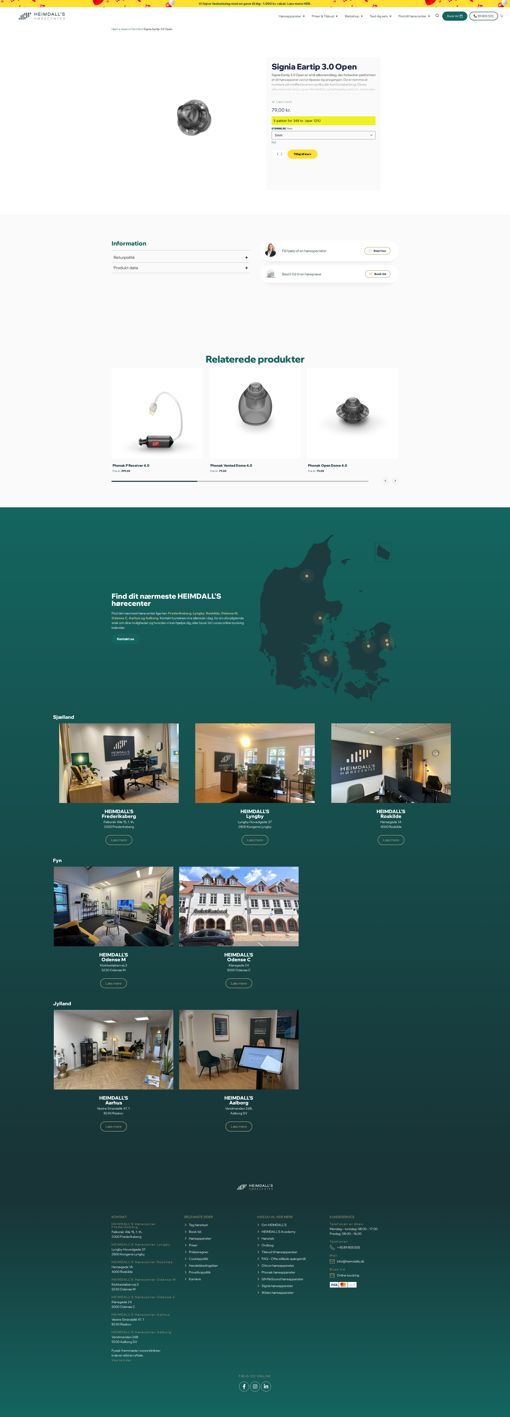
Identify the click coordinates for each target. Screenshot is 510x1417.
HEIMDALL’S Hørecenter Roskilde (142, 1262)
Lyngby (199, 613)
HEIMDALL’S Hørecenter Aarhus (141, 1314)
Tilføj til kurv (302, 154)
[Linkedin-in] (266, 1387)
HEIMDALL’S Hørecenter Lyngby (141, 1244)
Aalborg (151, 618)
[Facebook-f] (244, 1387)
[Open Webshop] (361, 16)
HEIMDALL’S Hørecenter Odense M (144, 1279)
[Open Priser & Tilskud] (336, 16)
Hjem (115, 29)
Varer (124, 29)
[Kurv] (501, 15)
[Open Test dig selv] (390, 16)
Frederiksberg (179, 613)
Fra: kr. (218, 470)
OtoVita (135, 29)
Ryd (274, 142)
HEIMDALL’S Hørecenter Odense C (144, 1297)
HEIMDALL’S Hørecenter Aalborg (142, 1332)
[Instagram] (255, 1387)
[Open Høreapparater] (303, 16)
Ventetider (122, 1360)
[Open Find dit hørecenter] (429, 16)
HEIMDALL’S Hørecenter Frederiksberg (134, 1225)
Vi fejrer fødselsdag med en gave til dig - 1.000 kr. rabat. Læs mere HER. (255, 4)
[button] (282, 101)
